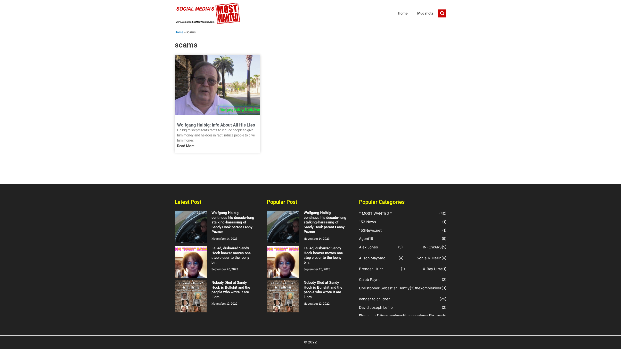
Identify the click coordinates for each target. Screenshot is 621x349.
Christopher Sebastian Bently (384, 288)
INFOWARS (432, 247)
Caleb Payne (370, 279)
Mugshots (425, 13)
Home (403, 13)
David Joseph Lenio (376, 307)
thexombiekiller (428, 288)
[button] (442, 13)
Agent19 (366, 238)
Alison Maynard (372, 258)
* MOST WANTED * (375, 213)
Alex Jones (368, 247)
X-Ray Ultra (432, 269)
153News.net (370, 230)
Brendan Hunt (371, 269)
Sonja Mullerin (429, 258)
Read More (186, 146)
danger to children (375, 299)
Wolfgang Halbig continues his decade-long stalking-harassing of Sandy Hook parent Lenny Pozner (233, 222)
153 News (367, 222)
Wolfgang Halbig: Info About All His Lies (216, 124)
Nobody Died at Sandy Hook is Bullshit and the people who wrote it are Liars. (231, 289)
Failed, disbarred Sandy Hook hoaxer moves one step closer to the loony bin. (231, 255)
